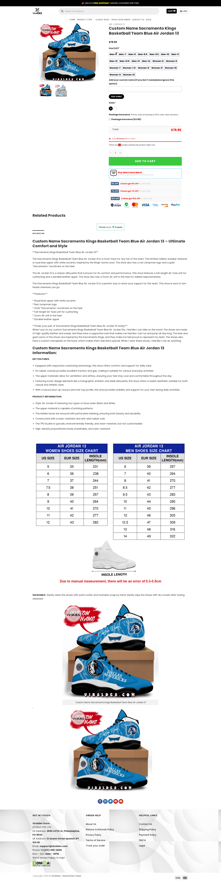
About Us (91, 824)
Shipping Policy (147, 829)
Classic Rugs (102, 19)
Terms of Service (95, 840)
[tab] (38, 233)
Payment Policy (147, 834)
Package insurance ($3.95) (126, 119)
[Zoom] (43, 79)
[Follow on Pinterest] (115, 801)
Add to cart (145, 161)
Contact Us (138, 19)
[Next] (94, 53)
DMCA (142, 840)
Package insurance (119, 114)
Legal (142, 845)
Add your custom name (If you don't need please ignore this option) (141, 81)
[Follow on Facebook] (100, 801)
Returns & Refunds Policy (100, 829)
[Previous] (43, 53)
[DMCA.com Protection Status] (41, 862)
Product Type (84, 19)
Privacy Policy (93, 834)
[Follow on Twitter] (110, 801)
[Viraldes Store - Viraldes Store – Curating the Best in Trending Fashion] (40, 11)
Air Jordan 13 (117, 24)
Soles (112, 102)
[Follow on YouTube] (121, 801)
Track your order (120, 19)
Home (72, 19)
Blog (148, 19)
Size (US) (114, 48)
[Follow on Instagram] (105, 801)
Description (38, 233)
